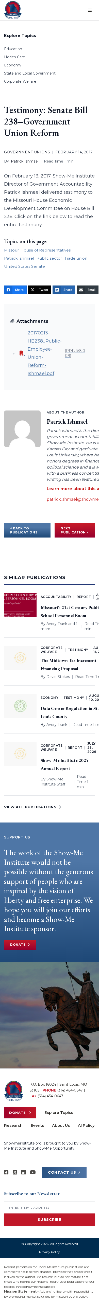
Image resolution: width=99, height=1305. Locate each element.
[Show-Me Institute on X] (15, 1172)
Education (13, 49)
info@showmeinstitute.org (36, 1287)
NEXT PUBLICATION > (75, 530)
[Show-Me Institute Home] (13, 10)
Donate (18, 944)
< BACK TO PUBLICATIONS (23, 530)
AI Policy (86, 1125)
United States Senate (24, 266)
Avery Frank (56, 623)
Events (37, 1125)
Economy (12, 65)
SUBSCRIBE (49, 1219)
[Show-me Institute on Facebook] (6, 1172)
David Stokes (58, 676)
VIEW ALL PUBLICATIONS (30, 807)
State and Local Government (30, 73)
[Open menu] (90, 10)
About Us (61, 1125)
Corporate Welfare (20, 81)
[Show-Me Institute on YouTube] (33, 1172)
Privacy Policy (49, 1252)
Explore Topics (58, 1112)
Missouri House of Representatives (37, 250)
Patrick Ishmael (25, 161)
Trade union (75, 258)
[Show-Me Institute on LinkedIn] (23, 1172)
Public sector (49, 258)
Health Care (14, 57)
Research (13, 1125)
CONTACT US (62, 1172)
